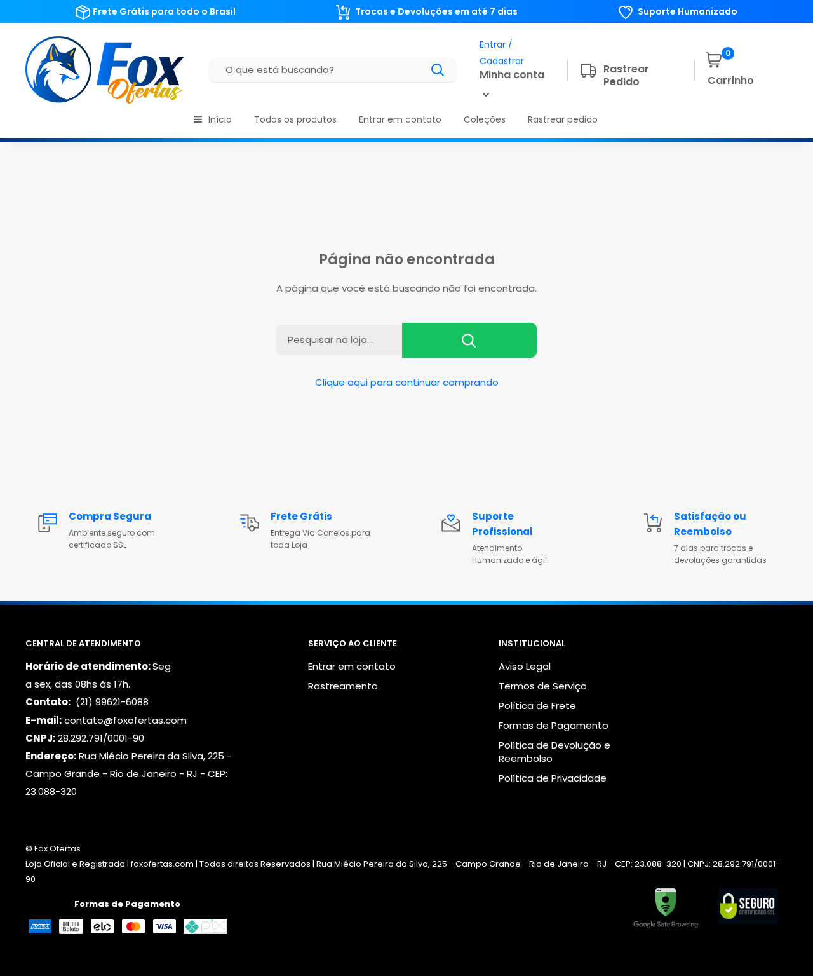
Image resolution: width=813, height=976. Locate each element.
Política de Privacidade (553, 778)
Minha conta (512, 74)
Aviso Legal (525, 666)
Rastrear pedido (563, 119)
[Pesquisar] (438, 70)
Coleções (485, 119)
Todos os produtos (295, 119)
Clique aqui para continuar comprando (407, 382)
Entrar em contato (400, 119)
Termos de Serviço (543, 686)
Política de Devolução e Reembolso (554, 751)
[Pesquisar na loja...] (469, 340)
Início (220, 119)
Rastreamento (343, 686)
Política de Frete (537, 705)
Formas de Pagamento (553, 725)
